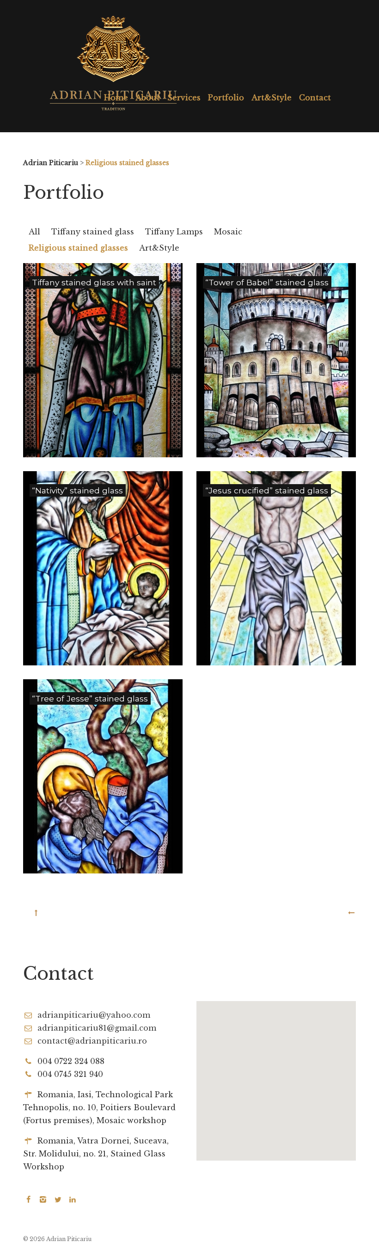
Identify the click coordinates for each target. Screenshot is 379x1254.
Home (116, 97)
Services (184, 97)
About (147, 97)
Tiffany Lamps (174, 231)
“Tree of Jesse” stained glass (90, 698)
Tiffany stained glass (92, 231)
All (34, 231)
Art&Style (271, 97)
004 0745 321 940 (70, 1074)
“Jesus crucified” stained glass (266, 490)
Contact (315, 97)
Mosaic (228, 231)
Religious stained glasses (78, 247)
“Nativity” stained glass (77, 490)
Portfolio (226, 97)
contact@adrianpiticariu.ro (92, 1040)
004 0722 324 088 (70, 1061)
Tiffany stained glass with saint (94, 282)
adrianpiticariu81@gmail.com (96, 1028)
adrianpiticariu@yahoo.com (93, 1015)
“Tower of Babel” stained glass (267, 282)
